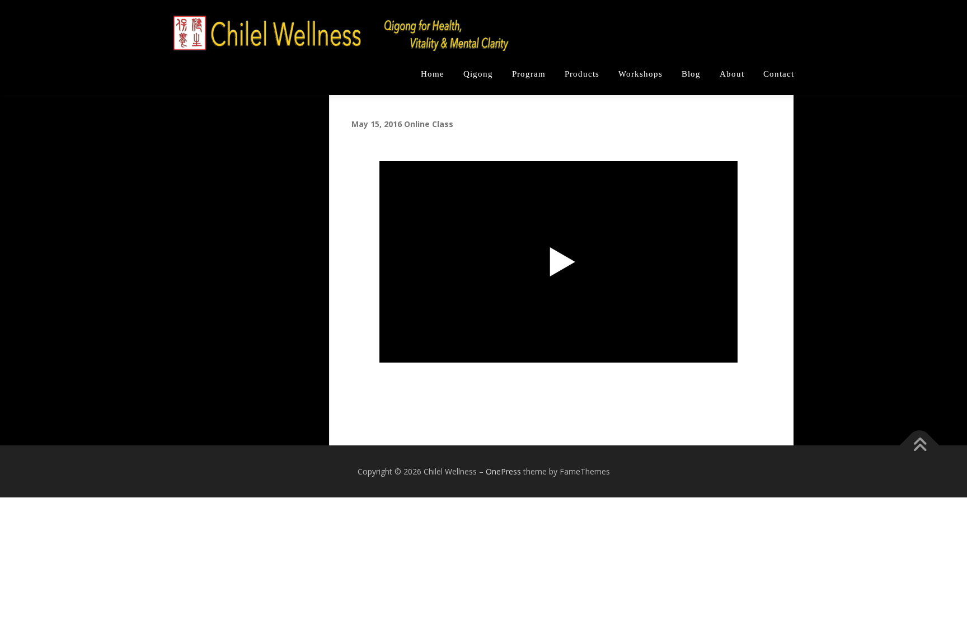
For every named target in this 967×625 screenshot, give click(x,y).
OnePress (503, 471)
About (732, 73)
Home (432, 73)
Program (529, 73)
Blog (691, 73)
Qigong (478, 73)
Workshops (640, 73)
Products (582, 73)
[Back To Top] (920, 445)
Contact (778, 73)
